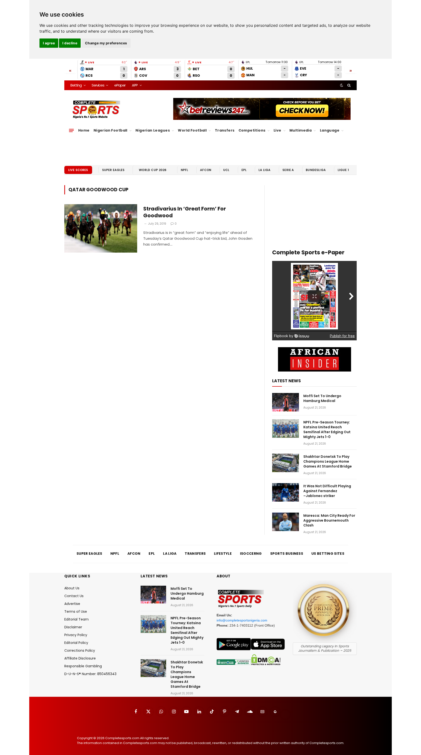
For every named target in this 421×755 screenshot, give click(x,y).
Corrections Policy (79, 650)
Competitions (252, 130)
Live (277, 130)
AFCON (205, 170)
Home (84, 130)
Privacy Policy (75, 634)
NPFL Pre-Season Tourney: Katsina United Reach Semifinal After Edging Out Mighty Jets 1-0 (327, 429)
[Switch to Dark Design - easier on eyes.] (341, 85)
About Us (71, 588)
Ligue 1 (343, 170)
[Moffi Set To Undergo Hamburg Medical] (285, 402)
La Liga (264, 170)
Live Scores (78, 170)
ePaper (119, 85)
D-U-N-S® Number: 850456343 (90, 673)
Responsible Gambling (83, 666)
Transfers (225, 130)
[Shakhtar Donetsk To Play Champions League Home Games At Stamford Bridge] (285, 463)
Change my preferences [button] (106, 43)
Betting (76, 85)
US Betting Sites (327, 553)
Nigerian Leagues (152, 130)
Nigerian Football (110, 130)
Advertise (72, 603)
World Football (192, 130)
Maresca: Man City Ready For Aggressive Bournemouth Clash (329, 520)
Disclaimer (73, 627)
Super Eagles (113, 170)
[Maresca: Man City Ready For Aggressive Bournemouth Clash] (285, 522)
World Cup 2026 (153, 170)
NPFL (184, 170)
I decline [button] (69, 43)
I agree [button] (49, 43)
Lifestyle (223, 553)
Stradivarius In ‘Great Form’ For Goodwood (184, 212)
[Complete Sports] (96, 110)
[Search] (348, 85)
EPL (244, 170)
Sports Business (286, 553)
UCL (226, 170)
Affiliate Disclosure (80, 658)
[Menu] (71, 130)
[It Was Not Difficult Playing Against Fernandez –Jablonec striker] (285, 492)
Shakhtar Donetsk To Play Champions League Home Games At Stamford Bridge (327, 461)
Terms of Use (75, 611)
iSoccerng (251, 553)
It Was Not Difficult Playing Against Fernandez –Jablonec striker (327, 491)
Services (98, 85)
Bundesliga (316, 170)
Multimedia (300, 130)
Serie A (288, 170)
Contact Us (74, 595)
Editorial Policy (76, 642)
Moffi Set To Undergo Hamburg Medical (322, 398)
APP (135, 85)
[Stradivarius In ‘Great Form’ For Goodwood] (100, 228)
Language (329, 130)
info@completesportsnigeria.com (242, 620)
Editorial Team (76, 619)
